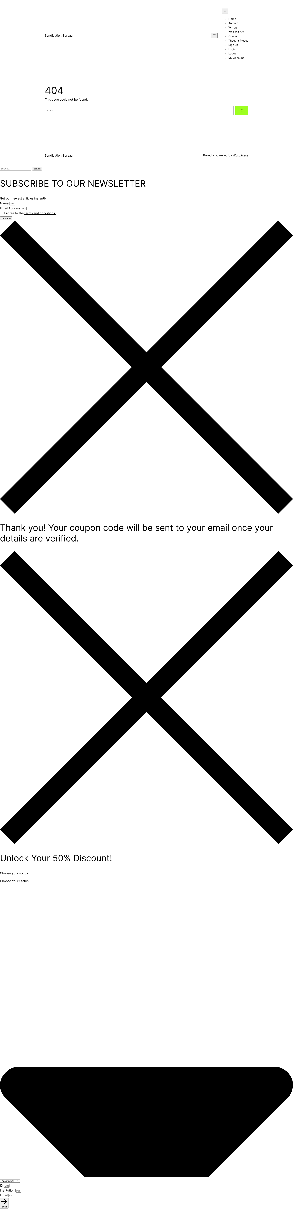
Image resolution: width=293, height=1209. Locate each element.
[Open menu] (214, 35)
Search (37, 168)
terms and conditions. (40, 213)
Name (4, 203)
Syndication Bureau (59, 35)
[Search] (241, 110)
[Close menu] (225, 11)
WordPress (240, 155)
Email (4, 1195)
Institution (7, 1190)
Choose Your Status (14, 881)
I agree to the (30, 213)
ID (2, 1185)
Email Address (10, 208)
